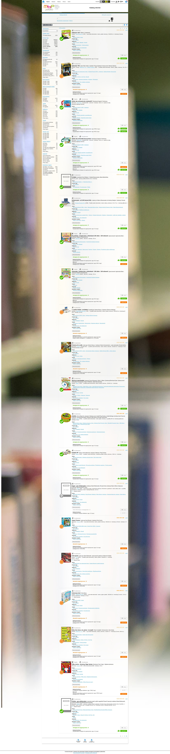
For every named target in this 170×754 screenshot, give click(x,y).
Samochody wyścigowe (87, 571)
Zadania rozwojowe (77, 45)
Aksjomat (77, 238)
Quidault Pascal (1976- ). (95, 71)
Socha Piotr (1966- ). (93, 526)
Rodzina (98, 249)
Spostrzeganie (76, 642)
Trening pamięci (85, 45)
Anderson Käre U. (78, 37)
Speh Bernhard (97, 386)
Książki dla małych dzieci (86, 117)
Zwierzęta (75, 152)
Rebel (77, 383)
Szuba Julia (88, 634)
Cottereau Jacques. (88, 423)
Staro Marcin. (123, 494)
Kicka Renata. (91, 494)
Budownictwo (87, 323)
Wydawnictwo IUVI (79, 594)
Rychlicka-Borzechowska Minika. (103, 709)
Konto (69, 1)
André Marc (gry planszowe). (80, 71)
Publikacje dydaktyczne (84, 209)
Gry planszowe (83, 47)
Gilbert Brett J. (87, 386)
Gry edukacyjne (76, 47)
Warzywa (83, 395)
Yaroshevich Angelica (92, 241)
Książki (74, 110)
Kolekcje (71, 20)
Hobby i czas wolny (77, 50)
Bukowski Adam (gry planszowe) (81, 563)
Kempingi (75, 249)
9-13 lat (79, 76)
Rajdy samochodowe (77, 571)
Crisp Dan (77, 669)
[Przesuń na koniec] (127, 28)
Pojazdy (74, 115)
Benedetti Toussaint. (113, 423)
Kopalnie (90, 79)
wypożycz (123, 58)
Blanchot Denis (77, 457)
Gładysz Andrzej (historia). (105, 207)
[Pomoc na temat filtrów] (127, 25)
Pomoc (64, 1)
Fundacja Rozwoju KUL (80, 203)
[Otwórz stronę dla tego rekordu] (66, 35)
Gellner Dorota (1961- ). (108, 350)
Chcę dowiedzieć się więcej (79, 752)
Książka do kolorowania (92, 676)
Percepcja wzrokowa (81, 358)
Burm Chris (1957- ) (78, 600)
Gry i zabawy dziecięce (85, 361)
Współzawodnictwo (97, 571)
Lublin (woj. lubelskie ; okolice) (119, 215)
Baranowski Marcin (93, 207)
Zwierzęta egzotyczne (91, 431)
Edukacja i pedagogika (77, 120)
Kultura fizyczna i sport (88, 681)
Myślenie (75, 358)
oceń (126, 30)
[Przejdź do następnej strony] (125, 28)
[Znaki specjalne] (112, 21)
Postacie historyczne (97, 215)
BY (109, 1)
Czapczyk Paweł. (77, 709)
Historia (59, 1)
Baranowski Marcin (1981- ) (80, 207)
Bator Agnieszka (79, 241)
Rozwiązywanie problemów (93, 608)
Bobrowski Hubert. (79, 494)
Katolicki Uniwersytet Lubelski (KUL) (80, 215)
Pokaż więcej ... (46, 48)
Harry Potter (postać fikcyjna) (79, 465)
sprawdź (123, 512)
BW (103, 1)
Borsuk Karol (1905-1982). (80, 526)
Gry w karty (86, 397)
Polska (88, 187)
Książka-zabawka (76, 117)
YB (106, 1)
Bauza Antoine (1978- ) (79, 315)
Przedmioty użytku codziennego (108, 249)
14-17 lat (83, 76)
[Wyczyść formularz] (109, 21)
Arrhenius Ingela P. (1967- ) (81, 107)
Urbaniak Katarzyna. (113, 494)
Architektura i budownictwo (78, 323)
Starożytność (102, 323)
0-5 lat (77, 112)
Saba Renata (118, 207)
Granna (78, 346)
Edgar (78, 488)
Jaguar (78, 665)
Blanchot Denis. (77, 423)
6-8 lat (77, 42)
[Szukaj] (112, 19)
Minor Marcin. (101, 494)
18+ (94, 715)
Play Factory (97, 457)
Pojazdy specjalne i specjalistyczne (84, 115)
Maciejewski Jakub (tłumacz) (95, 387)
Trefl (76, 557)
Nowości (53, 1)
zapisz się (123, 93)
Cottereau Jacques (87, 457)
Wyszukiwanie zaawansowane (63, 20)
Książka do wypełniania (78, 679)
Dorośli (85, 42)
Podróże (90, 249)
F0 (116, 1)
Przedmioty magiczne (99, 465)
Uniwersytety (109, 215)
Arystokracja (75, 79)
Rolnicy (78, 395)
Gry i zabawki (76, 39)
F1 (118, 1)
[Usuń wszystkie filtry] (124, 25)
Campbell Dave (77, 634)
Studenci (104, 215)
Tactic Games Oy (79, 34)
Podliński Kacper (79, 387)
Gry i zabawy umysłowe (85, 82)
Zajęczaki (88, 395)
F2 (121, 1)
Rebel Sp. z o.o (83, 67)
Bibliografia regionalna (106, 14)
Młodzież (81, 42)
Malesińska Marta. (87, 181)
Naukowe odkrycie (95, 323)
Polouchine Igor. (85, 424)
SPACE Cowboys (90, 67)
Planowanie (95, 79)
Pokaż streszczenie (76, 52)
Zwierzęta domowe (101, 431)
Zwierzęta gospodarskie (92, 533)
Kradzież (75, 395)
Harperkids (79, 102)
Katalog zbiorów (63, 14)
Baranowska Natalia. (78, 181)
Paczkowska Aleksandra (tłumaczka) (114, 386)
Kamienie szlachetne (83, 79)
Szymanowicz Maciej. (92, 350)
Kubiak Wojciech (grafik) (97, 563)
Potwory (88, 358)
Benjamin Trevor (77, 386)
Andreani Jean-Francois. (100, 423)
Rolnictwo (75, 533)
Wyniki (48, 1)
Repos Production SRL (81, 311)
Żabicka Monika (110, 71)
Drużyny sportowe (76, 676)
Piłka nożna (83, 676)
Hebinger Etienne (91, 315)
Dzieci (74, 42)
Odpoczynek (85, 249)
